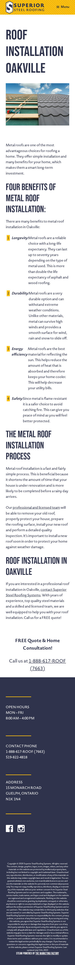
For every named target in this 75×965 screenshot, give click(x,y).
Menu (65, 7)
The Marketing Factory (47, 953)
